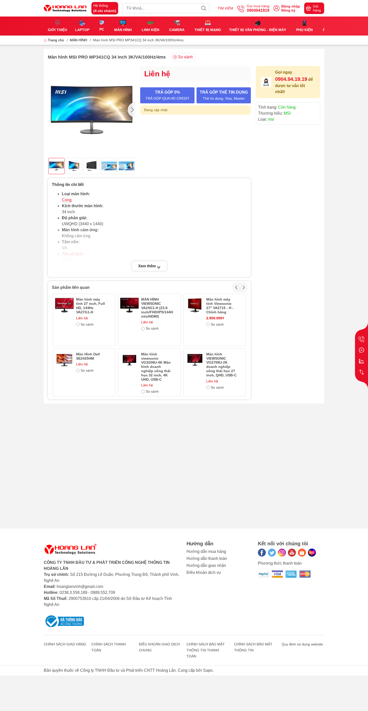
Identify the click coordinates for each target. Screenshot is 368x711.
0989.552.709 (103, 592)
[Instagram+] (282, 553)
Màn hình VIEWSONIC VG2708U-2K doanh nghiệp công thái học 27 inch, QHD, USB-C (221, 364)
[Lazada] (312, 553)
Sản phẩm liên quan (71, 287)
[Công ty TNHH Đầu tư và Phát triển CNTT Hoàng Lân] (65, 8)
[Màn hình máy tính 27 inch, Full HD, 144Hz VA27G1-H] (64, 305)
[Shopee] (302, 553)
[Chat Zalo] (361, 361)
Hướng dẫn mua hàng (206, 551)
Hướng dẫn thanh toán (207, 558)
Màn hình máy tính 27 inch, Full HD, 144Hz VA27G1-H (90, 305)
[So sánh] (361, 372)
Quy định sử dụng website (302, 644)
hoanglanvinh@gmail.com (80, 586)
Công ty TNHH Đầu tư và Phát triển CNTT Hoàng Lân (128, 670)
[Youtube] (292, 553)
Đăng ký (288, 10)
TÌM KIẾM (225, 8)
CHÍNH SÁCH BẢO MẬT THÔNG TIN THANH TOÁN (206, 650)
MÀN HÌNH (78, 40)
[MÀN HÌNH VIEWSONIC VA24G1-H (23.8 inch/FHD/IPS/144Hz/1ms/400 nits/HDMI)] (129, 305)
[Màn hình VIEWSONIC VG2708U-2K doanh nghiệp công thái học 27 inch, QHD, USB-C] (195, 360)
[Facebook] (262, 553)
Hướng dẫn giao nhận (206, 565)
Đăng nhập (290, 6)
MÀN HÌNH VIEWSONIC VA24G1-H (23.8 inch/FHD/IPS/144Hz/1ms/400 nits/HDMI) (157, 307)
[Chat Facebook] (361, 350)
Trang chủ (56, 40)
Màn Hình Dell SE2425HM (88, 356)
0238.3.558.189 (73, 592)
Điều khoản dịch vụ (204, 572)
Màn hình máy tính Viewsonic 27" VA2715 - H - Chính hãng (220, 305)
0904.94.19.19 (291, 79)
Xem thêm (147, 266)
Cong (67, 200)
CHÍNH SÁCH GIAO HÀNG (65, 644)
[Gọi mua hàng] (361, 339)
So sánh (185, 57)
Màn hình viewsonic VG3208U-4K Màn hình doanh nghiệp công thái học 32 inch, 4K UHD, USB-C (156, 366)
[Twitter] (272, 553)
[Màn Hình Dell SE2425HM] (64, 360)
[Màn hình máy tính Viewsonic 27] (195, 305)
